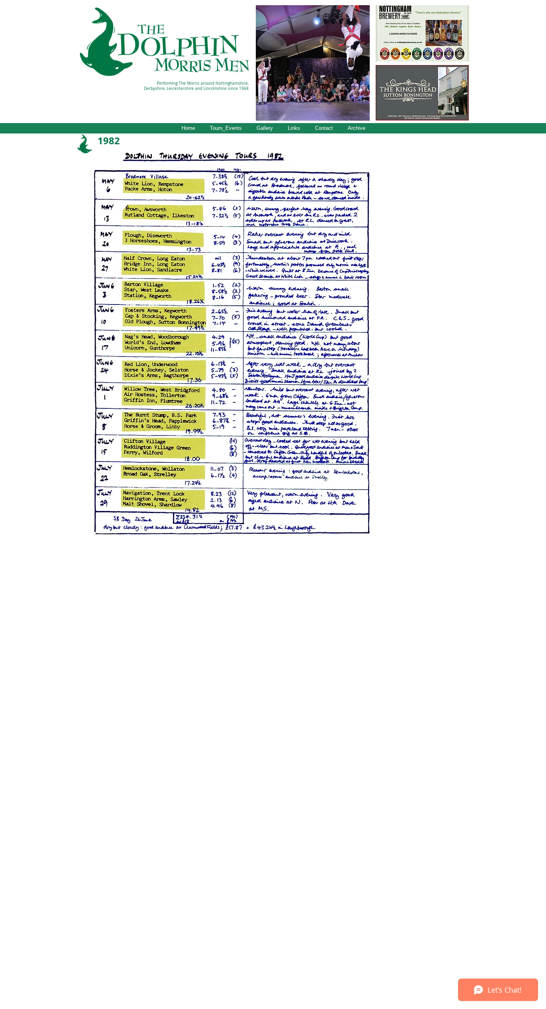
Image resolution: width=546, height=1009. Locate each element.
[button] (313, 63)
